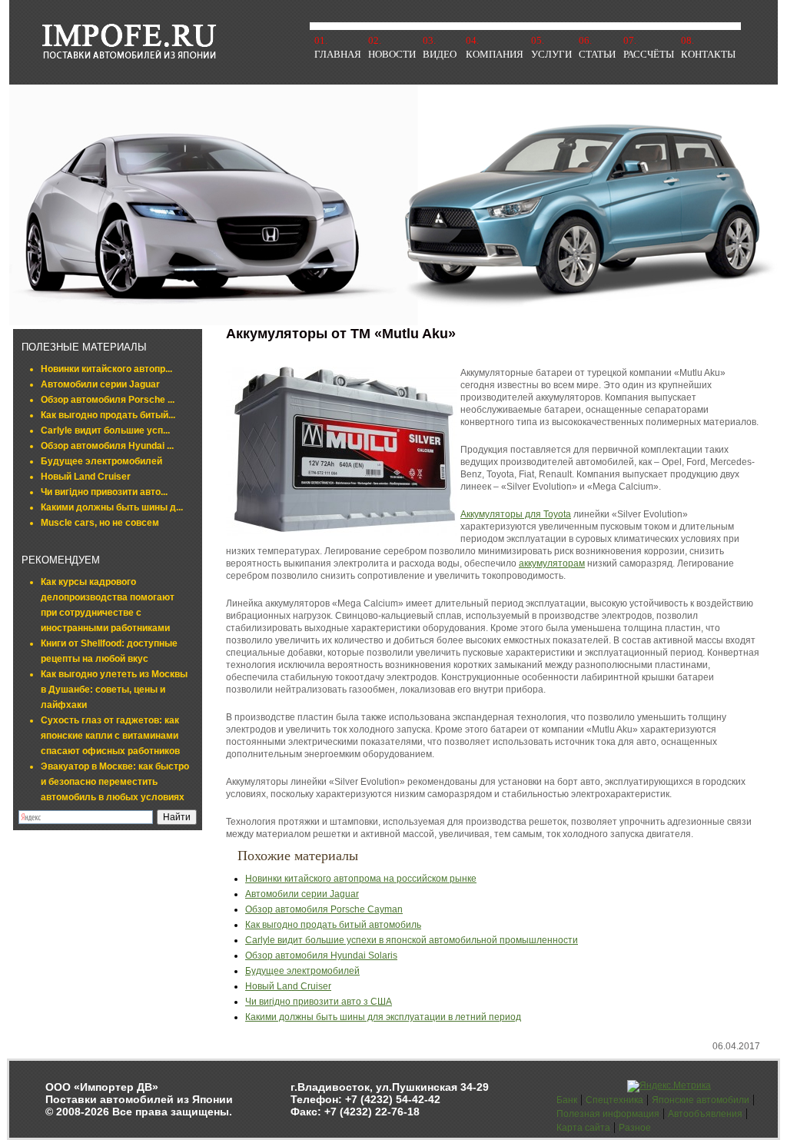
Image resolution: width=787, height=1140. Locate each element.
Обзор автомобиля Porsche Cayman (324, 909)
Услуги (551, 54)
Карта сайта (583, 1127)
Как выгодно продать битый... (108, 415)
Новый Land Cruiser (86, 476)
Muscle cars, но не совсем (100, 522)
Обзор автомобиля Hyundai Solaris (321, 955)
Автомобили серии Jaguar (100, 384)
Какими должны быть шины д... (112, 507)
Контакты (708, 54)
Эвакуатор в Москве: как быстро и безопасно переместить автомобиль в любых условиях (115, 782)
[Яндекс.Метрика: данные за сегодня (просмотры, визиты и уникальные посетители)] (669, 1086)
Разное (635, 1127)
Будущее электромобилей (101, 461)
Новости (392, 54)
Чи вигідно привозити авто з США (318, 1001)
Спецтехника (614, 1100)
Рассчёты (648, 54)
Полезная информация (607, 1113)
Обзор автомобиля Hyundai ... (107, 445)
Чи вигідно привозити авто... (104, 492)
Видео (440, 54)
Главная (337, 54)
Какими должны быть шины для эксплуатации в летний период (383, 1017)
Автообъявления (705, 1113)
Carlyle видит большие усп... (105, 430)
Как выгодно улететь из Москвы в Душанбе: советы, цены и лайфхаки (114, 689)
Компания (494, 54)
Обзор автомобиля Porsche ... (107, 399)
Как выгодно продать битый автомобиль (333, 924)
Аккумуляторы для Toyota (515, 514)
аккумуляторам (552, 563)
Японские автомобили (700, 1100)
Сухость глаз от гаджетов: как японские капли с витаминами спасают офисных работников (110, 735)
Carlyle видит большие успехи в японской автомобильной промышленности (411, 940)
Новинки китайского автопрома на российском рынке (361, 878)
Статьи (597, 54)
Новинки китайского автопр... (106, 369)
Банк (566, 1100)
